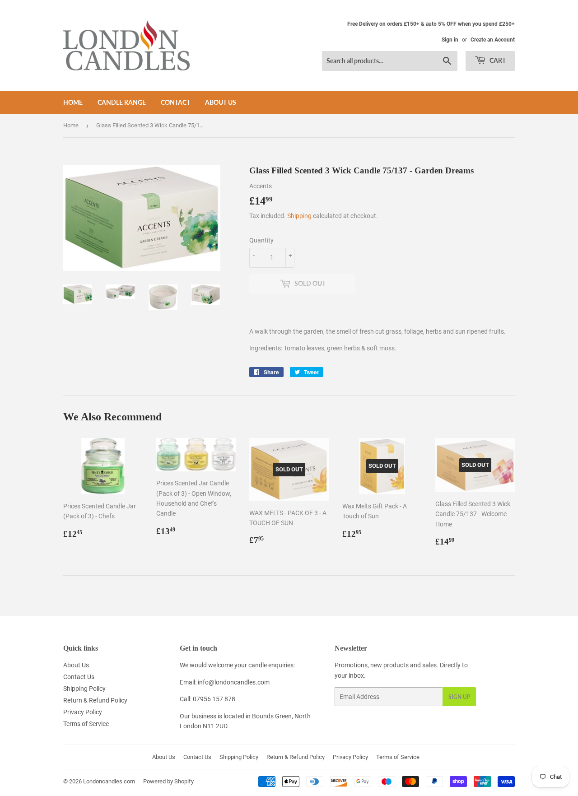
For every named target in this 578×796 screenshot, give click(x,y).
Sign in (450, 40)
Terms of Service (86, 723)
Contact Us (78, 676)
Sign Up (459, 697)
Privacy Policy (82, 712)
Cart (497, 60)
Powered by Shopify (168, 781)
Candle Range (122, 102)
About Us (220, 102)
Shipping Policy (84, 688)
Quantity (261, 240)
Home (73, 102)
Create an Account (493, 40)
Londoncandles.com (109, 781)
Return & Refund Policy (95, 700)
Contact (175, 102)
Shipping (299, 215)
